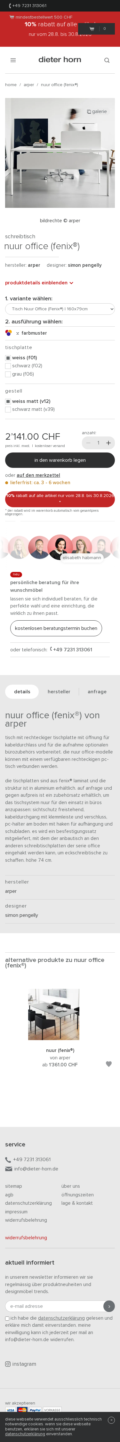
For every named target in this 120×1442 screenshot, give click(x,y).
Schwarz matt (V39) (33, 409)
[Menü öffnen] (13, 60)
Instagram (24, 1364)
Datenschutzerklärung (28, 1203)
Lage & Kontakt (77, 1203)
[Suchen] (107, 60)
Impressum (16, 1212)
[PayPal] (35, 1410)
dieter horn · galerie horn (60, 60)
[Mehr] (108, 442)
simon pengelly (85, 265)
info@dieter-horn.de (36, 1168)
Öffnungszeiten (77, 1195)
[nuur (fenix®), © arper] (60, 1038)
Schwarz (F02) (27, 365)
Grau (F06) (23, 374)
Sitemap (13, 1186)
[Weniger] (88, 442)
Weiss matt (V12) (31, 401)
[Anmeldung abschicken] (109, 1306)
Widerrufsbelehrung (26, 1220)
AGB (9, 1195)
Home (11, 85)
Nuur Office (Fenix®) (59, 85)
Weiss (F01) (24, 357)
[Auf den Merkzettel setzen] (109, 1065)
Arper (29, 85)
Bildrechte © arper (60, 220)
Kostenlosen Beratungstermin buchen (56, 628)
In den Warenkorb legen (60, 460)
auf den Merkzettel (38, 475)
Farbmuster (33, 333)
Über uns (70, 1186)
